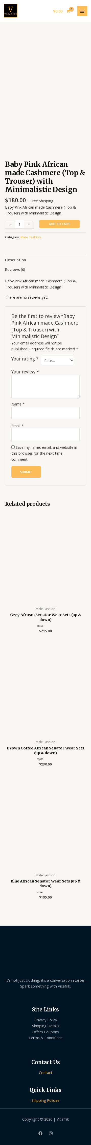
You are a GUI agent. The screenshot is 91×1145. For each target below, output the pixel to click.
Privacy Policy (45, 1019)
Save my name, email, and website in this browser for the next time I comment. (44, 453)
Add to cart (59, 224)
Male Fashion (30, 237)
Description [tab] (15, 259)
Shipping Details (45, 1025)
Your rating (25, 359)
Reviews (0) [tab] (15, 269)
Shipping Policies (45, 1100)
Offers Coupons (45, 1031)
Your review (25, 372)
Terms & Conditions (45, 1037)
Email (17, 425)
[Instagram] (51, 1133)
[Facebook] (40, 1133)
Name (18, 404)
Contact (45, 1072)
